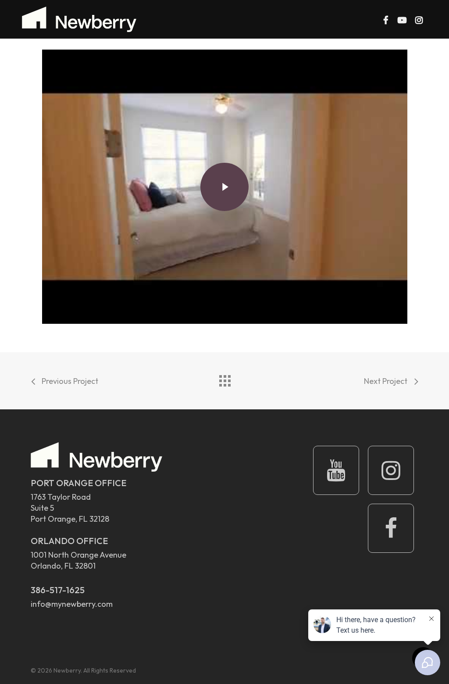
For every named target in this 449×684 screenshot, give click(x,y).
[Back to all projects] (224, 378)
